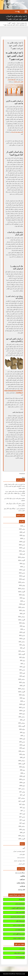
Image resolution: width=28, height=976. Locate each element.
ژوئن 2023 (22, 598)
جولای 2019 (22, 729)
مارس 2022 (22, 635)
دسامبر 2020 (21, 679)
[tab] (26, 11)
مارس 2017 (22, 817)
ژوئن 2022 (22, 626)
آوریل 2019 (22, 739)
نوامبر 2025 (22, 529)
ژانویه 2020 (22, 714)
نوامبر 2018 (22, 754)
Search (10, 11)
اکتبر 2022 (22, 613)
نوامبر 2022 (22, 610)
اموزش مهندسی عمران (19, 851)
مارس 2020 (22, 707)
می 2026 (22, 526)
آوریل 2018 (22, 776)
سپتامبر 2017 (21, 798)
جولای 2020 (22, 695)
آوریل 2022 (22, 632)
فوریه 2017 (22, 820)
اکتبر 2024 (22, 554)
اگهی (9, 23)
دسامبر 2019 (22, 717)
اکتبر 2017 (22, 795)
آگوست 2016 (22, 839)
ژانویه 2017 (22, 823)
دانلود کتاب (22, 854)
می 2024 (22, 566)
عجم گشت (22, 879)
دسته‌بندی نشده (21, 857)
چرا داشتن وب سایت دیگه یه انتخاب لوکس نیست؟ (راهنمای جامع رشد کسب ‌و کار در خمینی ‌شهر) (14, 486)
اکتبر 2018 (22, 757)
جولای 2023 (22, 595)
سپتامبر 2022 (21, 616)
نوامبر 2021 (22, 645)
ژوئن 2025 (22, 535)
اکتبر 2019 (22, 720)
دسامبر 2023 (21, 582)
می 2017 (23, 810)
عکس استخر (22, 864)
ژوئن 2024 (22, 563)
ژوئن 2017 (22, 807)
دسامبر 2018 (22, 751)
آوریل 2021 (22, 667)
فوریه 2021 (22, 673)
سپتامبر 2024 (21, 557)
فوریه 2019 (22, 745)
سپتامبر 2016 (21, 835)
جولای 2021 (22, 657)
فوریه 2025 (22, 548)
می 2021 (23, 663)
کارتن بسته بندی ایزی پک (17, 132)
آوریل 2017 (22, 814)
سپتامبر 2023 (21, 588)
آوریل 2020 (22, 704)
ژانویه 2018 (22, 785)
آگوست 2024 (21, 560)
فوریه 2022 (22, 638)
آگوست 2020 (21, 692)
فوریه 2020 (22, 710)
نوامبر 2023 (22, 585)
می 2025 (22, 538)
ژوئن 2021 (22, 660)
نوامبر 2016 (22, 829)
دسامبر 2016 (22, 826)
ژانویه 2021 (22, 676)
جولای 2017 (22, 804)
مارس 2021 (22, 670)
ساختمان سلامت (21, 883)
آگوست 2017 (22, 801)
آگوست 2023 (21, 591)
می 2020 (22, 701)
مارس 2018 (22, 779)
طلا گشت (22, 876)
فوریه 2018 (22, 782)
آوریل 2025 (22, 541)
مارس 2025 (22, 545)
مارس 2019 (22, 742)
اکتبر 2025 (22, 532)
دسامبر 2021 (22, 642)
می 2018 (23, 773)
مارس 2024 (22, 573)
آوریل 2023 (22, 604)
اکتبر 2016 (22, 832)
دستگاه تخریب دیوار (20, 872)
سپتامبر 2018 (21, 760)
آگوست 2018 (22, 764)
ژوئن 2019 (22, 732)
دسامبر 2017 (22, 789)
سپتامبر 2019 (21, 723)
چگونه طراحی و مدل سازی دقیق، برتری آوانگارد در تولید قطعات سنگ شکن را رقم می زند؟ (15, 493)
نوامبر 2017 (22, 792)
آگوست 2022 (21, 620)
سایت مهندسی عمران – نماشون (14, 3)
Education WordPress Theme (11, 974)
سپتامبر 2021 (21, 651)
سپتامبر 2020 (21, 688)
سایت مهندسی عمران (19, 860)
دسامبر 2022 (21, 607)
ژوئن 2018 (22, 770)
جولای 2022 (22, 623)
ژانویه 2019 (22, 748)
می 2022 (22, 629)
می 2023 (22, 601)
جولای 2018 (22, 767)
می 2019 (23, 735)
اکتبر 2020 (22, 685)
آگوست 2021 (22, 654)
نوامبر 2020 (22, 682)
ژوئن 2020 (22, 698)
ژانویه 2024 (22, 579)
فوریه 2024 (22, 576)
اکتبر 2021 (22, 648)
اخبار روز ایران (21, 889)
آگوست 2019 (22, 726)
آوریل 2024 (22, 570)
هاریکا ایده (22, 886)
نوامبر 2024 (22, 551)
